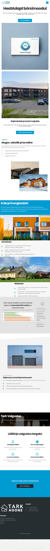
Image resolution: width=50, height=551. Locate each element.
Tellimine (2, 521)
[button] (47, 2)
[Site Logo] (6, 2)
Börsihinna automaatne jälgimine (8, 520)
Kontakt (2, 523)
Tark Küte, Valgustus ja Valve (7, 518)
